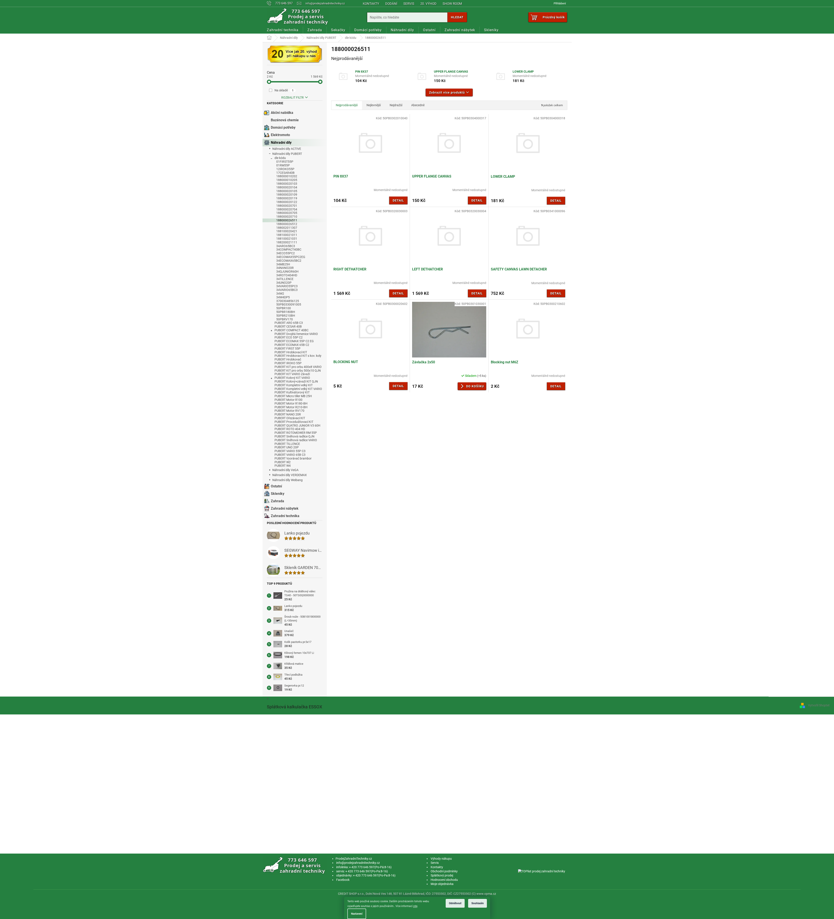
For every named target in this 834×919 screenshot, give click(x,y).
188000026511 (286, 220)
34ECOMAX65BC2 (288, 260)
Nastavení (356, 913)
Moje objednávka (442, 884)
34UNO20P (284, 282)
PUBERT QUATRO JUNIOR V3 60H (297, 425)
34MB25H (283, 264)
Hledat (457, 17)
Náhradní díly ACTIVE (286, 148)
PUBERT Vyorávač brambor (293, 458)
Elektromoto (280, 135)
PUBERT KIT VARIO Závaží (292, 374)
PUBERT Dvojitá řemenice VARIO (296, 334)
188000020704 (286, 209)
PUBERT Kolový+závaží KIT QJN (296, 381)
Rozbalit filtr (292, 97)
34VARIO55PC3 (287, 286)
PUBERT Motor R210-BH (291, 407)
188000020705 (286, 213)
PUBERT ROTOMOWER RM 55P (296, 432)
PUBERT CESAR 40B (288, 326)
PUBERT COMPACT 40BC (292, 330)
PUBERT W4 (283, 465)
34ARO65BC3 (285, 246)
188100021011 (286, 235)
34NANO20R (285, 268)
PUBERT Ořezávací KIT (290, 418)
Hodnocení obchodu (444, 879)
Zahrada (277, 501)
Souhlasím (477, 903)
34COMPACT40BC (288, 249)
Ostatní (276, 486)
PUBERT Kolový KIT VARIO (292, 377)
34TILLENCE (284, 279)
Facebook (343, 879)
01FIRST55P (284, 161)
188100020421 (286, 231)
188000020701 (286, 205)
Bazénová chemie (285, 120)
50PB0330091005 (288, 304)
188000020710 (286, 216)
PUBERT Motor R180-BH (291, 403)
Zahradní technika (285, 516)
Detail (398, 200)
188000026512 (286, 224)
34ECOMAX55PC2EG (290, 257)
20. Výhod (428, 4)
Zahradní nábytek (284, 508)
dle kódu (280, 158)
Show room (452, 4)
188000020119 (286, 198)
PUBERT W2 (283, 462)
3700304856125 (287, 301)
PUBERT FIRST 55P (287, 348)
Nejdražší (396, 105)
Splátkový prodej (442, 875)
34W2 (280, 293)
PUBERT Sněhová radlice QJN (294, 436)
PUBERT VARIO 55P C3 (290, 451)
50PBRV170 (284, 319)
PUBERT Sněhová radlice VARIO (296, 440)
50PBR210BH (285, 315)
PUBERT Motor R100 (288, 399)
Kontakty (371, 4)
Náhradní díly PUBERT (287, 153)
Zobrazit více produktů (447, 92)
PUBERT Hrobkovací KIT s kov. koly (298, 355)
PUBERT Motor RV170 (289, 410)
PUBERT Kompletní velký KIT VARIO (298, 389)
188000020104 (286, 187)
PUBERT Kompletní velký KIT (294, 385)
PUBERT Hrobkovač (288, 359)
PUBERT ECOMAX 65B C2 (292, 345)
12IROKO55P (285, 169)
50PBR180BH (285, 312)
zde (415, 906)
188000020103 (286, 183)
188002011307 (286, 227)
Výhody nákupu (441, 858)
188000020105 (286, 191)
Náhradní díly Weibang (287, 480)
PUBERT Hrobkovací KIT (291, 352)
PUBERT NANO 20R (288, 414)
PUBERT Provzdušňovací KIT (294, 422)
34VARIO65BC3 (287, 290)
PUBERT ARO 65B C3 (289, 323)
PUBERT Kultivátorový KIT (292, 392)
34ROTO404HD (286, 275)
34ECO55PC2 (285, 253)
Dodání (391, 4)
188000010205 (286, 180)
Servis (408, 4)
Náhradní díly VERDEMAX (289, 475)
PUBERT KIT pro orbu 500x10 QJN (298, 370)
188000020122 (286, 202)
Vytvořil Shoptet (819, 705)
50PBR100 (283, 308)
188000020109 (286, 194)
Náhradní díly (281, 142)
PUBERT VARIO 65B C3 (290, 454)
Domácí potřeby (283, 127)
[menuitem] (283, 30)
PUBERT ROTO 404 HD (290, 429)
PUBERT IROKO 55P (288, 363)
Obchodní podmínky (444, 871)
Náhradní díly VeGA (285, 470)
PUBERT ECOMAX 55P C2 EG (294, 341)
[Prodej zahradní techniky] (295, 865)
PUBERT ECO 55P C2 (289, 337)
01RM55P (283, 165)
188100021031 (286, 238)
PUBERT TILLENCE (287, 444)
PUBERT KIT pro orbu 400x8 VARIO (298, 367)
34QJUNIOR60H (287, 271)
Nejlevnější (374, 105)
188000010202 (286, 176)
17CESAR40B (285, 172)
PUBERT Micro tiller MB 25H (293, 396)
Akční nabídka (282, 113)
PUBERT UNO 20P (287, 447)
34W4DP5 (283, 297)
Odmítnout (455, 903)
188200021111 (286, 242)
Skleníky (277, 494)
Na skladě (284, 90)
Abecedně (418, 105)
